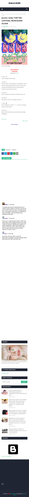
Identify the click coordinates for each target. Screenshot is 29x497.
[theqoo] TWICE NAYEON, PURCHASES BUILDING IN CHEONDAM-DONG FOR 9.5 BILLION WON (18, 393)
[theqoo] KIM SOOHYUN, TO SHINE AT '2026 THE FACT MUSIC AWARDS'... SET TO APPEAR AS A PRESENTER (18, 412)
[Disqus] (14, 221)
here (18, 73)
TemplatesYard (13, 493)
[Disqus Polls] (14, 180)
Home (3, 14)
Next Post (25, 121)
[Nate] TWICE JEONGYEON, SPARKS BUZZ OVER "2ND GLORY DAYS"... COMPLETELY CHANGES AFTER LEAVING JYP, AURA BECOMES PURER (18, 402)
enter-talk (8, 149)
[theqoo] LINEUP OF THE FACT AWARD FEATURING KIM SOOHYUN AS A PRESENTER (18, 430)
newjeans (7, 14)
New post (4, 119)
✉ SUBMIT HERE (5, 373)
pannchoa (5, 26)
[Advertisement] (14, 136)
